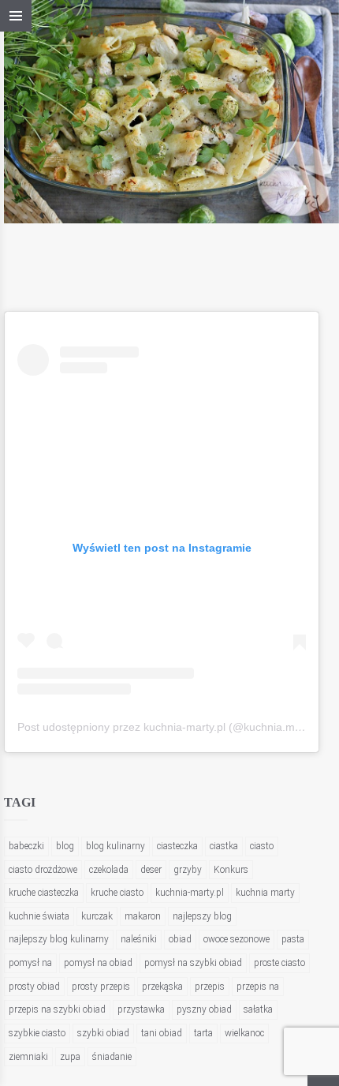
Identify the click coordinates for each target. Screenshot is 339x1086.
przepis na (258, 986)
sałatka (258, 1009)
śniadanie (112, 1056)
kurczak (97, 916)
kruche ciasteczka (44, 892)
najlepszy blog (202, 916)
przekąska (162, 986)
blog (65, 846)
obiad (180, 939)
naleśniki (139, 939)
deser (151, 869)
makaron (143, 916)
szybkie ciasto (37, 1033)
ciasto (262, 846)
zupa (70, 1056)
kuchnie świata (39, 916)
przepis (210, 986)
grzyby (187, 869)
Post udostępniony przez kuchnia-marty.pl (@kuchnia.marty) (167, 727)
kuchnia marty (265, 892)
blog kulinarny (115, 846)
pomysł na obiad (98, 962)
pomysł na (30, 962)
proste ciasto (279, 962)
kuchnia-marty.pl (189, 892)
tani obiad (161, 1033)
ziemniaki (28, 1056)
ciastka (224, 846)
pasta (292, 939)
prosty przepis (101, 986)
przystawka (141, 1009)
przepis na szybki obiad (57, 1009)
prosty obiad (34, 986)
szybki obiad (103, 1033)
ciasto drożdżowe (43, 869)
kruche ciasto (117, 892)
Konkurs (231, 869)
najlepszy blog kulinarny (59, 939)
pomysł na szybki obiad (193, 962)
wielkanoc (244, 1033)
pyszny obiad (204, 1009)
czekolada (109, 869)
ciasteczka (177, 846)
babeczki (26, 846)
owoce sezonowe (236, 939)
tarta (203, 1033)
